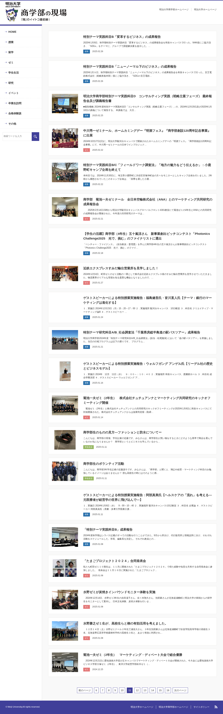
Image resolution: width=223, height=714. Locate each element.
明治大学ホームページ (205, 9)
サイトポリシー (201, 707)
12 (137, 690)
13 (145, 690)
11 (129, 690)
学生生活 (13, 72)
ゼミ (11, 62)
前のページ (85, 690)
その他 (12, 123)
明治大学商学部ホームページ (174, 9)
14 (152, 690)
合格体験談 (14, 113)
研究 (11, 82)
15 (160, 690)
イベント (13, 92)
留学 (11, 52)
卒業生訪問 (14, 103)
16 (168, 690)
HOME (12, 31)
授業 (11, 42)
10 (122, 690)
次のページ (180, 690)
